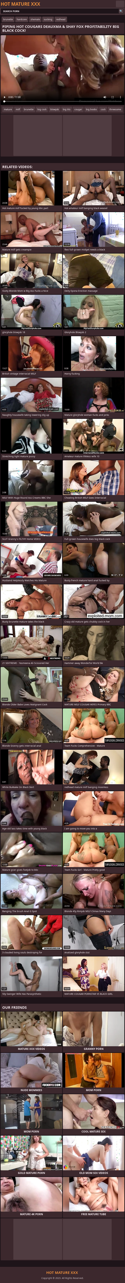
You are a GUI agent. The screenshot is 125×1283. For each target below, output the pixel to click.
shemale (35, 19)
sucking (48, 19)
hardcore (22, 19)
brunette (8, 19)
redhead (60, 19)
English (120, 4)
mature (8, 109)
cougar (78, 109)
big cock (41, 109)
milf (18, 109)
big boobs (91, 109)
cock (103, 109)
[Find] (121, 11)
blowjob (54, 109)
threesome (115, 109)
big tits (66, 109)
